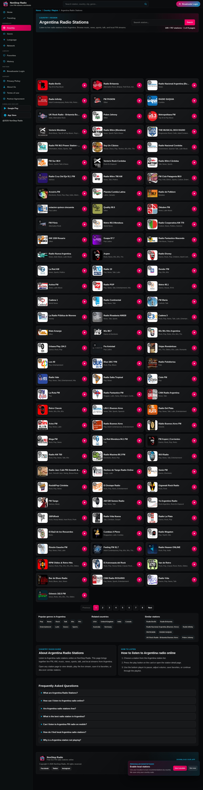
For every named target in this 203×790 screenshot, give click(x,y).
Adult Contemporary (187, 257)
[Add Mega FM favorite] (40, 438)
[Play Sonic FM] (194, 471)
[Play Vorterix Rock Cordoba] (139, 162)
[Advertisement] (117, 55)
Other (106, 102)
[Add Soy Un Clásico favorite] (95, 144)
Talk (70, 149)
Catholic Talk (163, 303)
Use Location (180, 768)
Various (51, 180)
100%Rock (54, 516)
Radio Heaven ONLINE (169, 547)
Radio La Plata (165, 516)
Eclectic (161, 427)
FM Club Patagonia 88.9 (170, 176)
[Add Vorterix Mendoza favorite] (40, 129)
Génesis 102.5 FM (57, 593)
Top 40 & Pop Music (56, 87)
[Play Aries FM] (84, 425)
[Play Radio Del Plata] (194, 409)
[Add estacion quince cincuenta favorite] (40, 206)
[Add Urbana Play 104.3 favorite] (40, 345)
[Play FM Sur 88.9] (84, 162)
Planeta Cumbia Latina (114, 192)
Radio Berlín (55, 84)
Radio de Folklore (167, 192)
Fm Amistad (109, 346)
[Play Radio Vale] (84, 378)
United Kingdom (107, 622)
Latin (118, 272)
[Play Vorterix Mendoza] (84, 131)
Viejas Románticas (167, 346)
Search (190, 22)
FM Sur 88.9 (54, 161)
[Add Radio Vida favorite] (149, 577)
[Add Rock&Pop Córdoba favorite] (40, 484)
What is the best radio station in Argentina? (64, 716)
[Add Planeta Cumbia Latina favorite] (95, 190)
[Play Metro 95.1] (194, 286)
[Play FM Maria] (194, 301)
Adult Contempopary (56, 102)
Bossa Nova (73, 473)
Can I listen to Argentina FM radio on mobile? (65, 724)
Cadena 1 (53, 300)
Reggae (107, 396)
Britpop (119, 87)
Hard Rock (68, 520)
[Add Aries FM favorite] (40, 422)
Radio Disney (165, 253)
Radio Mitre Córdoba (169, 161)
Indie (50, 118)
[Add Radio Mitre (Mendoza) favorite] (95, 129)
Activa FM (53, 284)
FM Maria (163, 300)
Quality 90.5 (109, 207)
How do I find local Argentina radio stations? (64, 732)
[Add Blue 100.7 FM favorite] (95, 360)
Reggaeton (108, 535)
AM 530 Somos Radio (114, 501)
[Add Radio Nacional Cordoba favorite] (149, 144)
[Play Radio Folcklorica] (194, 363)
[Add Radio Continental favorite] (95, 299)
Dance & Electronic (111, 334)
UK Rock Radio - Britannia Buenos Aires (64, 114)
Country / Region (51, 10)
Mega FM (53, 439)
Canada (128, 622)
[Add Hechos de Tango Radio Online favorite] (95, 469)
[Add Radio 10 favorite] (95, 268)
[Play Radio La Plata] (194, 517)
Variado (112, 195)
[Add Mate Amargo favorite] (40, 330)
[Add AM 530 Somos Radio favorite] (95, 500)
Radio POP (109, 284)
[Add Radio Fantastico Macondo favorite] (149, 237)
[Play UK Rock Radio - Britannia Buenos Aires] (84, 116)
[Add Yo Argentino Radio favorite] (149, 500)
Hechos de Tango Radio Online (118, 470)
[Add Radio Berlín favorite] (40, 82)
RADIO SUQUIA (166, 99)
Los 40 (52, 362)
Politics (115, 180)
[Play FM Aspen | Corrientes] (194, 440)
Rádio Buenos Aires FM (170, 423)
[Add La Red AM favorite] (40, 268)
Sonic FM (163, 470)
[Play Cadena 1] (84, 301)
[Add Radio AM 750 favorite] (40, 453)
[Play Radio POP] (139, 286)
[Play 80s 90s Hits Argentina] (194, 332)
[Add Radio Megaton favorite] (149, 530)
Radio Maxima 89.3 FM (114, 454)
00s (58, 411)
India (119, 622)
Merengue (124, 396)
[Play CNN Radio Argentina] (194, 394)
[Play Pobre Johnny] (139, 116)
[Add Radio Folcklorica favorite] (149, 360)
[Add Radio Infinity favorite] (40, 98)
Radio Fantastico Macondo (171, 238)
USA (95, 622)
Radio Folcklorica (167, 362)
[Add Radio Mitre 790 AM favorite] (95, 175)
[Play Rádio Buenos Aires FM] (194, 425)
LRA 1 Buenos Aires (113, 408)
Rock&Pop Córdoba (58, 485)
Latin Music (183, 149)
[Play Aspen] (139, 255)
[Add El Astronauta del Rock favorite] (95, 561)
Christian (110, 520)
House (106, 149)
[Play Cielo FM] (194, 378)
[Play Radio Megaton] (194, 533)
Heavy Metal (58, 520)
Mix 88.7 (107, 331)
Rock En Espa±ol (110, 164)
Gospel (117, 520)
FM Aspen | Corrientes (169, 439)
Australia (96, 627)
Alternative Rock (110, 87)
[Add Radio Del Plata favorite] (149, 407)
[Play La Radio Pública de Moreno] (84, 317)
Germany (108, 627)
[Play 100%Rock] (84, 517)
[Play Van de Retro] (194, 564)
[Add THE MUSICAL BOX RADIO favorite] (149, 129)
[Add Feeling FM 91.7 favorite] (95, 546)
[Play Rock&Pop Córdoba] (84, 487)
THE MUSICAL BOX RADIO (172, 130)
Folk (164, 180)
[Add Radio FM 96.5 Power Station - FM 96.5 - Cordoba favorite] (40, 144)
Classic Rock (127, 566)
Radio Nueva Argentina (60, 253)
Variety (51, 319)
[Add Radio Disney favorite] (149, 252)
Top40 (164, 535)
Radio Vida (164, 578)
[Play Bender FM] (194, 270)
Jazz (50, 473)
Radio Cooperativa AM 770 (171, 223)
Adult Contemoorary (185, 133)
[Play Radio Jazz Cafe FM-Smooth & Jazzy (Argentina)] (84, 471)
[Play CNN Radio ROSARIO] (139, 579)
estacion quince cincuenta (61, 207)
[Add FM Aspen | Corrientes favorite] (149, 438)
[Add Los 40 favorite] (40, 360)
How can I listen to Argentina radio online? (63, 700)
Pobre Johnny (110, 114)
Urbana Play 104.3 (57, 346)
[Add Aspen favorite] (95, 252)
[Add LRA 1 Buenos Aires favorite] (95, 407)
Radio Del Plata (166, 408)
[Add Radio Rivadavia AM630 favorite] (95, 314)
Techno (121, 149)
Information (53, 149)
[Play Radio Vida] (194, 579)
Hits (129, 288)
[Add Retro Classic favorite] (40, 407)
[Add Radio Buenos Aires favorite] (95, 422)
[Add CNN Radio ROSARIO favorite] (95, 577)
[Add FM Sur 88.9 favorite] (40, 160)
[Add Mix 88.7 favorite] (95, 330)
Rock (59, 195)
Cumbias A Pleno (112, 532)
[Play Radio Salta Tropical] (139, 378)
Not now (193, 768)
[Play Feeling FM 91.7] (139, 548)
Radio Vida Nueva (112, 516)
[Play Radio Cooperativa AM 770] (194, 224)
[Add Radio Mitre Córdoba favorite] (149, 160)
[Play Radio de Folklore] (194, 193)
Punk (165, 489)
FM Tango (53, 501)
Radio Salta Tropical (113, 377)
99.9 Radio (164, 454)
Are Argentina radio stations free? (59, 708)
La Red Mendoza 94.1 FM (116, 439)
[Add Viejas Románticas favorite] (149, 345)
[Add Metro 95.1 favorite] (149, 283)
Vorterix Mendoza (57, 130)
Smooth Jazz (58, 473)
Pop (116, 149)
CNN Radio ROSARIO (114, 578)
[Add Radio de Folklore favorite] (149, 190)
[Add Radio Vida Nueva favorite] (95, 515)
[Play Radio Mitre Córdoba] (194, 162)
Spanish (121, 411)
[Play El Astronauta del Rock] (139, 564)
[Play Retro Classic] (84, 409)
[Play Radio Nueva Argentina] (84, 255)
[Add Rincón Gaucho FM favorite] (40, 546)
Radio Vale (54, 377)
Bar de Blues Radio (58, 578)
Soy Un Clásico (111, 145)
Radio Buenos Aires (113, 423)
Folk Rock (126, 87)
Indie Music (58, 257)
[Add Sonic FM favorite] (149, 469)
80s (129, 149)
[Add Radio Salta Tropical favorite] (95, 376)
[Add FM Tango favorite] (40, 500)
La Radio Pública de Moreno (62, 315)
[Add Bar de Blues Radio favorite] (40, 577)
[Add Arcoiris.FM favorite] (40, 190)
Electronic (52, 195)
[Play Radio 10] (139, 270)
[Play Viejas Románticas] (194, 347)
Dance (161, 257)
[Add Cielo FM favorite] (149, 376)
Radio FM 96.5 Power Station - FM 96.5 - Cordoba (64, 145)
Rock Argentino (164, 504)
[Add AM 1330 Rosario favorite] (40, 237)
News (161, 87)
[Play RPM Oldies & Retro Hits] (84, 564)
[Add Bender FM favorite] (149, 268)
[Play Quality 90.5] (139, 208)
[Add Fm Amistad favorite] (95, 345)
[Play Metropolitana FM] (194, 116)
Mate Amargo (55, 331)
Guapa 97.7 (109, 238)
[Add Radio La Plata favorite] (149, 515)
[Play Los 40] (84, 363)
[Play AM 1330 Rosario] (84, 239)
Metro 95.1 (164, 284)
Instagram (66, 768)
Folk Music (163, 241)
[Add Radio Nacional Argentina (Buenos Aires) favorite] (149, 82)
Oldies (168, 350)
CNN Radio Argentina (169, 393)
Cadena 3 (163, 315)
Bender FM (164, 269)
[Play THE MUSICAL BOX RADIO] (194, 131)
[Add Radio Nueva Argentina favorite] (40, 252)
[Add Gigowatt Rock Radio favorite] (149, 484)
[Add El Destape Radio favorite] (95, 484)
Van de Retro (165, 563)
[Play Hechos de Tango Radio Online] (139, 471)
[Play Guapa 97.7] (139, 239)
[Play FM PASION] (139, 100)
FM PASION (109, 99)
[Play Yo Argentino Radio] (194, 502)
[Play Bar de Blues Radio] (84, 579)
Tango (106, 473)
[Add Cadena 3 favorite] (149, 314)
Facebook (45, 768)
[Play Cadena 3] (194, 317)
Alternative (78, 195)
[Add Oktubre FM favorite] (149, 206)
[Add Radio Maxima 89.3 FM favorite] (95, 453)
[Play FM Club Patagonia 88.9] (194, 177)
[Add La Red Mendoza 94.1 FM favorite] (95, 438)
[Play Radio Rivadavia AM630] (139, 317)
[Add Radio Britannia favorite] (95, 82)
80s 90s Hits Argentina (169, 331)
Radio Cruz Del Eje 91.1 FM (62, 176)
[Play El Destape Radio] (139, 487)
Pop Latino (78, 133)
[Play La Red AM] (84, 270)
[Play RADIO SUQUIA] (194, 100)
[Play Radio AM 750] (84, 456)
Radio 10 (108, 269)
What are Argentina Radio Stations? (60, 693)
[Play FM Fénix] (84, 224)
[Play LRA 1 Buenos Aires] (139, 409)
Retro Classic (55, 408)
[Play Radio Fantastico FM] (139, 394)
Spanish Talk (173, 149)
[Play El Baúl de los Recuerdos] (84, 533)
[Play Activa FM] (84, 286)
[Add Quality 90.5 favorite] (95, 206)
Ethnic (168, 180)
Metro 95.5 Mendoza (113, 223)
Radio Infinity (55, 99)
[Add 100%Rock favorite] (40, 515)
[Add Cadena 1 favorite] (40, 299)
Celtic (175, 133)
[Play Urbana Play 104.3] (84, 347)
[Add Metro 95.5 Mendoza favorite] (95, 221)
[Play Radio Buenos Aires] (139, 425)
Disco (111, 149)
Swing (66, 473)
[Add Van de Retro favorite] (149, 561)
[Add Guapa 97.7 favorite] (95, 237)
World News (108, 226)
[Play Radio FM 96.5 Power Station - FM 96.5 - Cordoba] (84, 147)
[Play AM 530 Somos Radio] (139, 502)
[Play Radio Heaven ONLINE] (194, 548)
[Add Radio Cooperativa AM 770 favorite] (149, 221)
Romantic (183, 350)
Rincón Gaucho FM (58, 547)
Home (38, 10)
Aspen (107, 253)
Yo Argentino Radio (168, 501)
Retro (169, 334)
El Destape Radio (112, 485)
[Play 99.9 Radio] (194, 456)
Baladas (162, 195)
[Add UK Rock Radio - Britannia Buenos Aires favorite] (40, 113)
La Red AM (54, 269)
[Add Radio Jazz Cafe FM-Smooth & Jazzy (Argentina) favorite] (40, 469)
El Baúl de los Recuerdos (61, 532)
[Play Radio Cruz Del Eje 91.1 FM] (84, 177)
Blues (114, 365)
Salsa (117, 396)
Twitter (55, 768)
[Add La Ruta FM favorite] (40, 391)
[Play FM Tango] (84, 502)
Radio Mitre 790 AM (113, 176)
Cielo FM (163, 377)
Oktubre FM (164, 207)
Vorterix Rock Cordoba (115, 161)
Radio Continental (112, 300)
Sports (65, 149)
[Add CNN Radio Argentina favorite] (149, 391)
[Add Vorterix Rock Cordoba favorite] (95, 160)
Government (163, 149)
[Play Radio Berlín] (84, 85)
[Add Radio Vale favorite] (40, 376)
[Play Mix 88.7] (139, 332)
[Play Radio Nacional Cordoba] (194, 147)
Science (179, 226)
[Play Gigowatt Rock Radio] (194, 487)
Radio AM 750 (55, 454)
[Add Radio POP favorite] (95, 283)
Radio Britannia (111, 84)
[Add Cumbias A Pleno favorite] (95, 530)
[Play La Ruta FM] (84, 394)
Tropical (170, 241)
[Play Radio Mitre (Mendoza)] (139, 131)
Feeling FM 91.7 (111, 547)
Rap (67, 195)
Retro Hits (68, 102)
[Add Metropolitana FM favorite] (149, 113)
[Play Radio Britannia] (139, 85)
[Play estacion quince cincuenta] (84, 208)
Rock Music (53, 133)
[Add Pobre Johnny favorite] (95, 113)
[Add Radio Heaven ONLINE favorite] (149, 546)
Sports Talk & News (116, 133)
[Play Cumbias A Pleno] (139, 533)
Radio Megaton (166, 532)
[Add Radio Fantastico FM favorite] (95, 391)
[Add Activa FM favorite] (40, 283)
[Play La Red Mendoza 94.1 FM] (139, 440)
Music (57, 504)
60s (172, 350)
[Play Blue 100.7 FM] (139, 363)
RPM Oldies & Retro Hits (61, 563)
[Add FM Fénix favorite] (40, 221)
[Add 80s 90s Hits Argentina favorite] (149, 330)
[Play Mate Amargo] (84, 332)
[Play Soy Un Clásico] (139, 147)
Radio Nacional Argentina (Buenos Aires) (174, 84)
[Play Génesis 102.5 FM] (84, 595)
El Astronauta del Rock (115, 563)
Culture (180, 180)
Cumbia (161, 102)
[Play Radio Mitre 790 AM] (139, 177)
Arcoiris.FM (54, 192)
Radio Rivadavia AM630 (115, 315)
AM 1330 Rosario (57, 238)
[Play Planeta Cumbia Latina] (139, 193)
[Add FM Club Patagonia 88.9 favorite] (149, 175)
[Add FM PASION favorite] (95, 98)
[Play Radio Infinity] (84, 100)
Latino (106, 195)
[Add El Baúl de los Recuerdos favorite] (40, 530)
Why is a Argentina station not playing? (62, 740)
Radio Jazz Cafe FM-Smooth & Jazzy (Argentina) (64, 470)
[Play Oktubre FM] (194, 208)
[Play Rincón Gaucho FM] (84, 548)
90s (126, 149)
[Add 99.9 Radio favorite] (149, 453)
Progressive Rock (165, 133)
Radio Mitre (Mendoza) (115, 130)
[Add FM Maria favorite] (149, 299)
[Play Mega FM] (84, 440)
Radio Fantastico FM (113, 393)
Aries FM (53, 423)
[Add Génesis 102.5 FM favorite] (40, 592)
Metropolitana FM (167, 114)
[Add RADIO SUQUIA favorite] (149, 98)
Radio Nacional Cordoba (170, 145)
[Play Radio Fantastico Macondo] (194, 239)
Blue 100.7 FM (110, 362)
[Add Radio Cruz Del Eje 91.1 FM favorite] (40, 175)
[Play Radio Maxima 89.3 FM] (139, 456)
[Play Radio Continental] (139, 301)
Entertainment (189, 180)
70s (133, 149)
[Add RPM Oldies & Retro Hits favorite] (40, 561)
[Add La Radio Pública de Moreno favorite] (40, 314)
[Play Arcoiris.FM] (84, 193)
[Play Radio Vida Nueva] (139, 517)
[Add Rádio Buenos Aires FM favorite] (149, 422)
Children (176, 257)
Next (150, 608)
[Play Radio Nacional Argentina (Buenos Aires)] (194, 85)
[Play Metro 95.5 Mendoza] (139, 224)
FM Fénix (53, 223)
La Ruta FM (54, 393)
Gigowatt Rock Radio (169, 485)
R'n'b (172, 288)
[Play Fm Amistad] (139, 347)
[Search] (145, 4)
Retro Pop (77, 102)
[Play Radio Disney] (194, 255)
